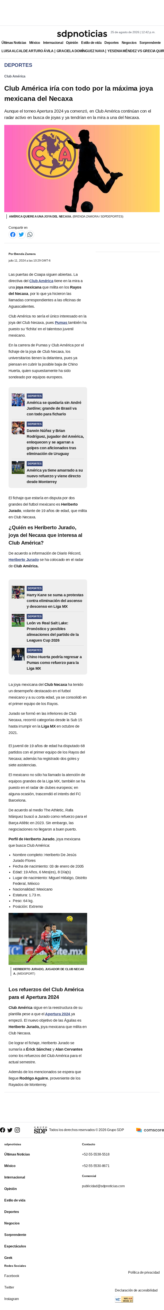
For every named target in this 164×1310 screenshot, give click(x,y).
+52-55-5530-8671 (96, 1166)
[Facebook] (13, 234)
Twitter (9, 1287)
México (34, 42)
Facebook (11, 1276)
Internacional (53, 42)
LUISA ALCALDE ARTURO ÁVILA (27, 51)
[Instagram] (17, 1130)
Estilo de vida (91, 42)
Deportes (111, 42)
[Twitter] (21, 234)
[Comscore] (150, 1130)
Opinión (72, 42)
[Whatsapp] (30, 234)
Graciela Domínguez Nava (80, 51)
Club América (14, 76)
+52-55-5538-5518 (96, 1154)
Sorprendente (150, 42)
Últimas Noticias (13, 42)
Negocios (129, 42)
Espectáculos (15, 1246)
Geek (8, 1258)
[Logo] (82, 34)
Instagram (11, 1299)
